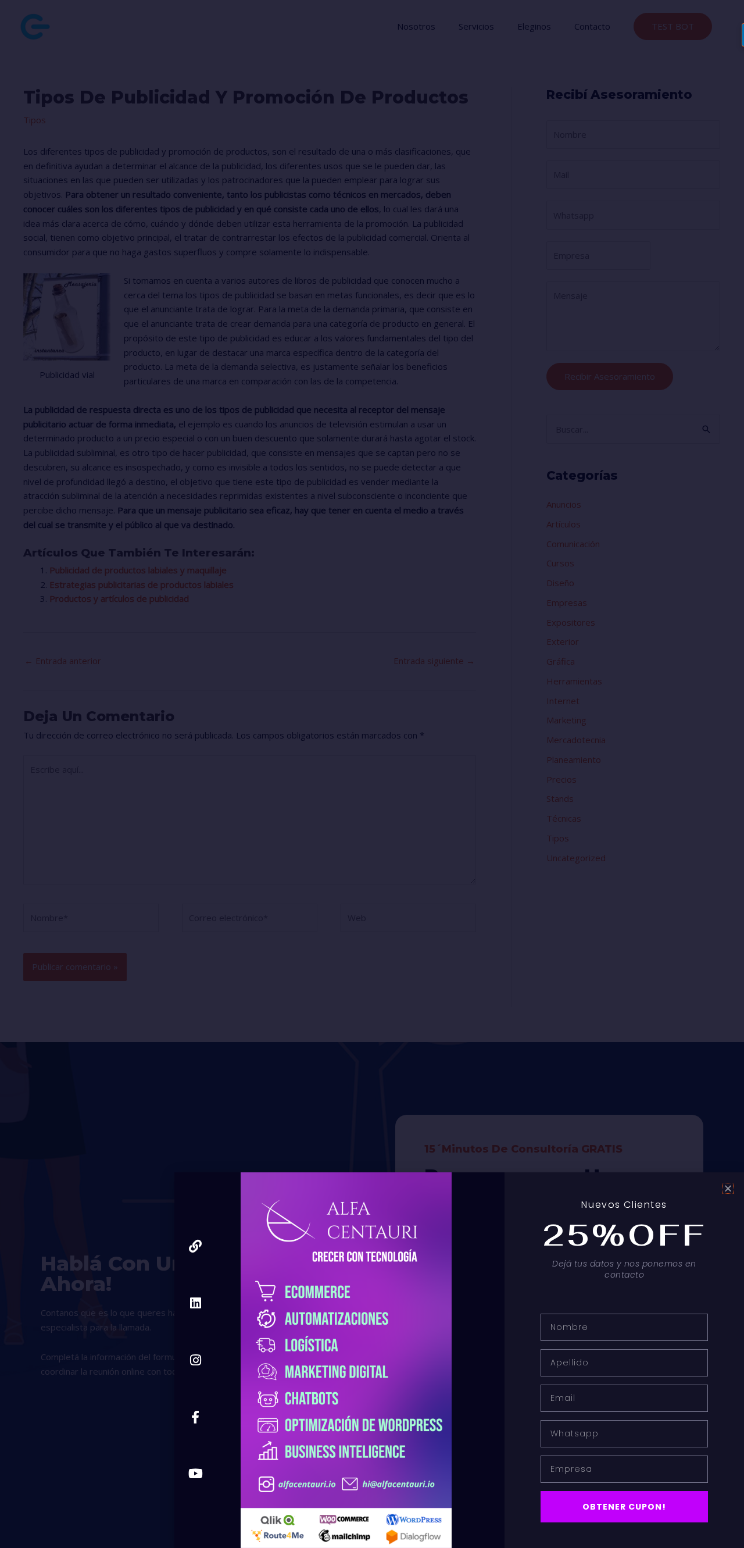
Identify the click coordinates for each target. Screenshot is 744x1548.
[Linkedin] (195, 1303)
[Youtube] (195, 1473)
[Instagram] (195, 1359)
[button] (728, 1188)
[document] (372, 774)
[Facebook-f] (195, 1416)
